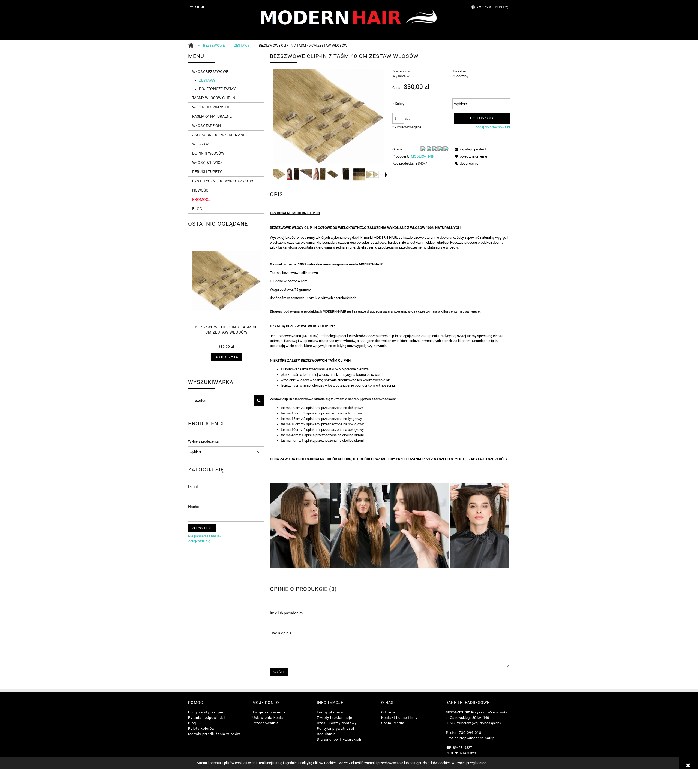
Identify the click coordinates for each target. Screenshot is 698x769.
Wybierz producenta (203, 441)
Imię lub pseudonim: (286, 613)
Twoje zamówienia (269, 712)
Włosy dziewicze (208, 162)
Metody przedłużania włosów (214, 734)
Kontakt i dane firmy (399, 718)
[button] (386, 174)
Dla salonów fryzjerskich (339, 739)
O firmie (388, 712)
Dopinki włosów (208, 153)
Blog (197, 209)
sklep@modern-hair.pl (476, 738)
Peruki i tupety (207, 171)
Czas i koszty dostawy (337, 723)
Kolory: (398, 104)
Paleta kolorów (201, 728)
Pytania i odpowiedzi (206, 718)
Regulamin (326, 734)
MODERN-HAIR (422, 156)
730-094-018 (470, 733)
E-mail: (193, 486)
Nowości (200, 190)
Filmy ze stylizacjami (206, 712)
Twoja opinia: (281, 633)
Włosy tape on (206, 125)
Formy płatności (331, 712)
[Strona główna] (192, 46)
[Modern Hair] (349, 19)
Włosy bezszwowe (210, 71)
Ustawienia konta (268, 718)
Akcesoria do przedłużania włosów (219, 139)
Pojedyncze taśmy (217, 89)
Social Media (392, 723)
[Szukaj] (259, 400)
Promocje (202, 199)
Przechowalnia (265, 723)
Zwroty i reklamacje (334, 718)
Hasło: (193, 506)
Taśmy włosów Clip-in (213, 98)
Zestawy (207, 80)
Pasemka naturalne (212, 116)
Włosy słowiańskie (211, 107)
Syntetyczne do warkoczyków (222, 181)
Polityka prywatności (335, 728)
